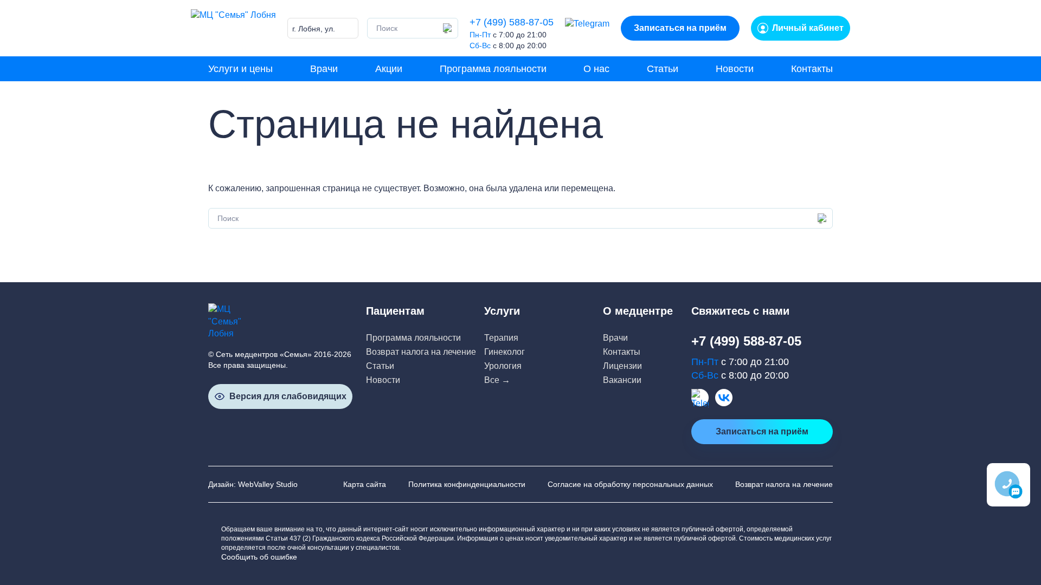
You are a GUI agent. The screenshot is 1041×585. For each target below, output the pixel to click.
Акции (388, 68)
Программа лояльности (493, 68)
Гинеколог (504, 351)
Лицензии (622, 365)
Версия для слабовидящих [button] (287, 396)
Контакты (812, 68)
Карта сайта (364, 484)
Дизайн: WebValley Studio (253, 484)
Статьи (662, 68)
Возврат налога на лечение (421, 351)
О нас (596, 68)
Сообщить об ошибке (259, 556)
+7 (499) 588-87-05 (512, 22)
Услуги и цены (240, 68)
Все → (497, 380)
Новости (735, 68)
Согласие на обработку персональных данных (630, 484)
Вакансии (622, 380)
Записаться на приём (680, 27)
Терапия (501, 337)
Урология (503, 365)
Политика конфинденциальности (466, 484)
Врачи (324, 68)
